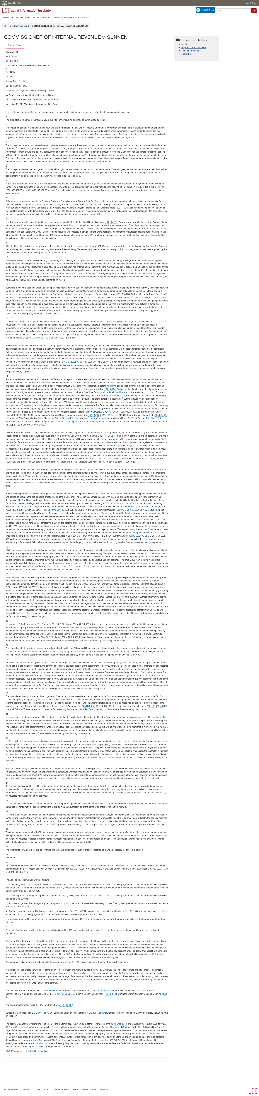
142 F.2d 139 (102, 990)
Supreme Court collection (193, 47)
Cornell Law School (15, 3)
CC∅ (8, 1051)
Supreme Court (15, 45)
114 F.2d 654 (72, 418)
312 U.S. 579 (152, 506)
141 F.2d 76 (43, 1012)
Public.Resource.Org (38, 1051)
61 (26, 506)
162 (130, 392)
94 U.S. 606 (161, 294)
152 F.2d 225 (94, 414)
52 (146, 535)
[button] (254, 11)
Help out (82, 17)
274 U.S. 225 (68, 361)
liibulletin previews (190, 50)
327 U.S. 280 (54, 509)
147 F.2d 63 (148, 990)
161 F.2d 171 (111, 221)
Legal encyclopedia (64, 17)
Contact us (42, 1089)
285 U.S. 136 (137, 535)
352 (80, 273)
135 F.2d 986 (113, 411)
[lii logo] (32, 10)
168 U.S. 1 (63, 297)
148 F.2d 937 (66, 1004)
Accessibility (11, 1089)
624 (43, 337)
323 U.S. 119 (88, 706)
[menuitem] (7, 17)
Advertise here (60, 1089)
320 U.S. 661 (142, 297)
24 (7, 297)
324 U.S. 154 (121, 392)
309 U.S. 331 (119, 503)
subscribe (186, 53)
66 (63, 509)
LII (5, 25)
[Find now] (254, 10)
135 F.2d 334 (99, 1012)
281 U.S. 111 (79, 535)
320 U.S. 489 (153, 706)
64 (84, 868)
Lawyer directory (41, 17)
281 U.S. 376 (54, 566)
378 (63, 566)
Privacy (104, 1089)
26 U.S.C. (142, 1027)
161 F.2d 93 (110, 389)
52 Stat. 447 (11, 1027)
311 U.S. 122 (92, 506)
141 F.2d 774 (148, 418)
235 (77, 361)
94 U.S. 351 (71, 273)
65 (97, 706)
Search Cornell (251, 3)
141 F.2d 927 (108, 435)
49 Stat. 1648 (120, 1023)
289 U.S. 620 (33, 337)
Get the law (22, 17)
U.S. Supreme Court (19, 25)
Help (75, 1089)
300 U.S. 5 (95, 395)
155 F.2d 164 (161, 414)
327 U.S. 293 (124, 509)
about (184, 44)
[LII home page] (253, 1091)
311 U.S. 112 (18, 506)
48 (70, 297)
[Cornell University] (4, 3)
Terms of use (89, 1089)
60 (128, 503)
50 (87, 535)
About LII (7, 17)
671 (151, 297)
